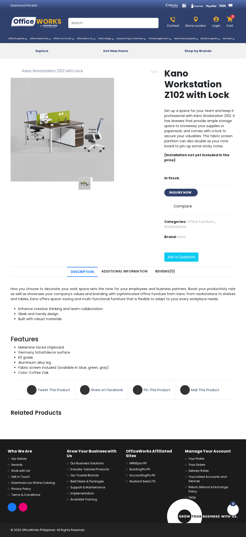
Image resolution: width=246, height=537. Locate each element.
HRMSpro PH (138, 463)
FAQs (192, 497)
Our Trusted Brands (84, 475)
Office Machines (39, 38)
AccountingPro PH (142, 475)
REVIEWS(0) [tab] (165, 271)
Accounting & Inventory (130, 38)
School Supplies (210, 38)
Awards (17, 465)
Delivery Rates (199, 471)
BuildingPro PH (139, 469)
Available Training (83, 499)
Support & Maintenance (87, 487)
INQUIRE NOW (181, 192)
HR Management (159, 38)
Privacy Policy (21, 489)
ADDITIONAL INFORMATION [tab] (124, 271)
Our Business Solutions (87, 463)
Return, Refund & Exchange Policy (208, 489)
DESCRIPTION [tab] (82, 271)
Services (228, 38)
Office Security (85, 38)
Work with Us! (20, 471)
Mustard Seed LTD (142, 481)
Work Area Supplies (185, 38)
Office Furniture (63, 38)
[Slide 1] (85, 183)
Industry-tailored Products (89, 469)
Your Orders (197, 465)
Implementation (82, 493)
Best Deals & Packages (87, 481)
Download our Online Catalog (33, 483)
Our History (19, 459)
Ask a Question (181, 257)
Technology (105, 38)
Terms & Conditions (25, 495)
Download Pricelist (24, 5)
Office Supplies (17, 38)
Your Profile (196, 459)
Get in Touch (20, 477)
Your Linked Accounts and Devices (208, 479)
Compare (183, 206)
